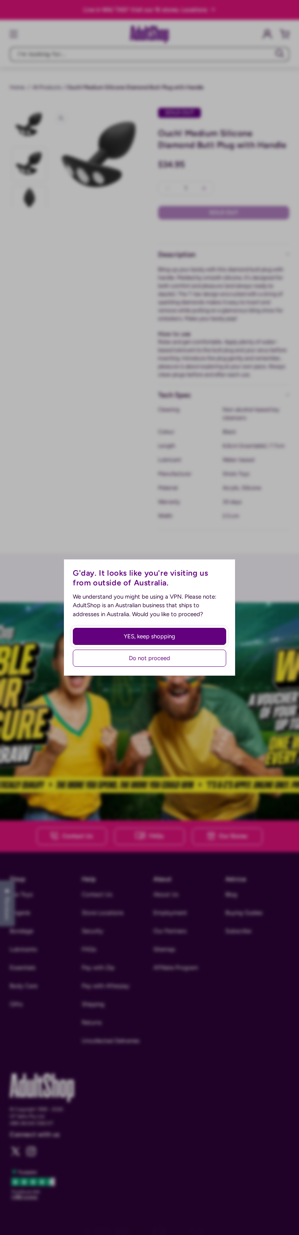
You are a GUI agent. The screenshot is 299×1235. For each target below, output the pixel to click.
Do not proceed (149, 658)
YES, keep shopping (149, 636)
